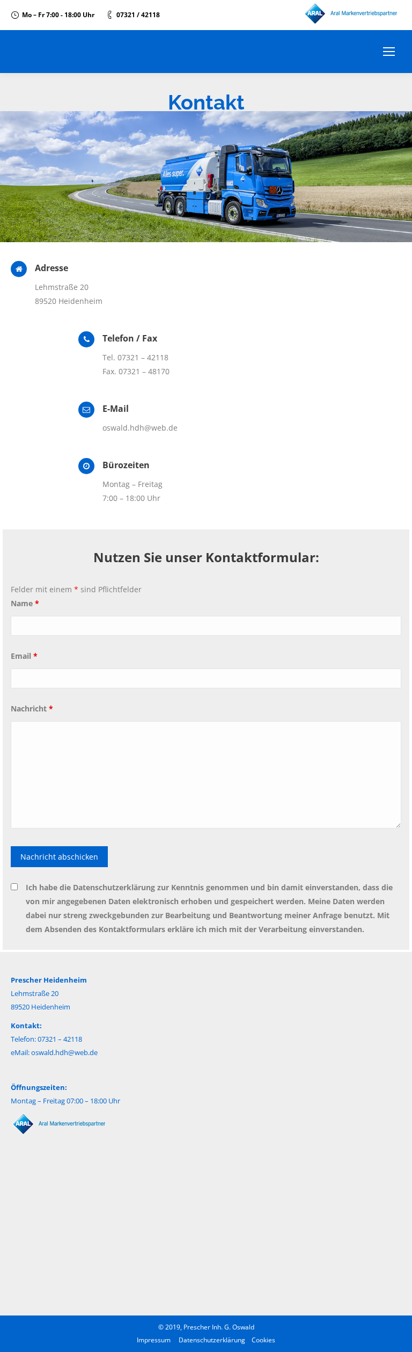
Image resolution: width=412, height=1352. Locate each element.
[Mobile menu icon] (388, 51)
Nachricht (32, 708)
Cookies (263, 1339)
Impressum (154, 1339)
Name (25, 603)
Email (24, 656)
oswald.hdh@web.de (64, 1052)
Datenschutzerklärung (212, 1339)
